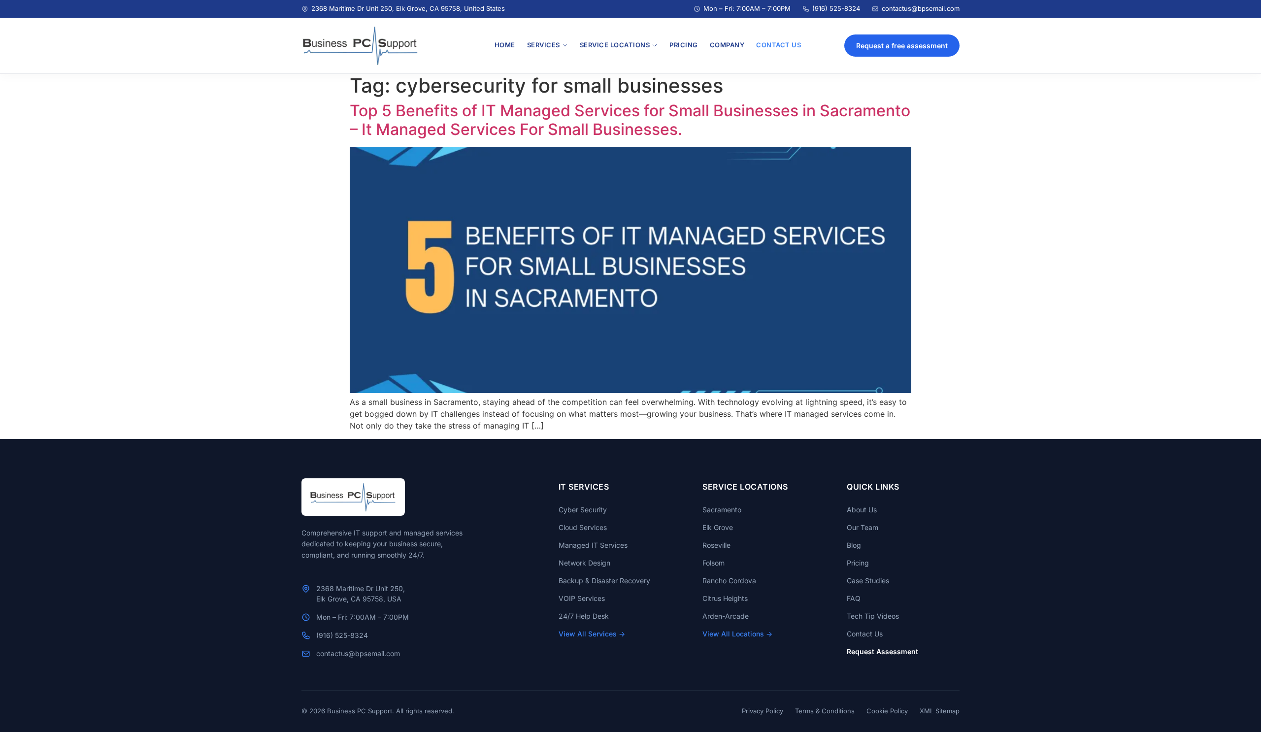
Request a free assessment (902, 45)
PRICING (683, 45)
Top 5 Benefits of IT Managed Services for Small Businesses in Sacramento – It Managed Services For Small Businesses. (630, 120)
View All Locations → (737, 634)
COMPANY (727, 45)
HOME (505, 45)
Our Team (862, 527)
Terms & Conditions (825, 711)
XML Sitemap (940, 711)
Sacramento (721, 509)
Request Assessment (882, 651)
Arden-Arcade (725, 616)
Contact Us (865, 634)
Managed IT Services (593, 545)
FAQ (854, 598)
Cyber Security (583, 509)
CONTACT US (778, 45)
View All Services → (592, 634)
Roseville (716, 545)
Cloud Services (583, 527)
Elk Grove (717, 527)
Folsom (713, 563)
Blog (854, 545)
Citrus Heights (725, 598)
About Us (862, 509)
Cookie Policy (887, 711)
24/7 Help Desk (584, 616)
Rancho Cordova (729, 580)
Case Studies (868, 580)
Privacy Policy (762, 711)
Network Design (584, 563)
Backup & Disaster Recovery (604, 580)
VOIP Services (582, 598)
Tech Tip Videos (873, 616)
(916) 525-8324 (836, 8)
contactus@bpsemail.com (921, 8)
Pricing (858, 563)
